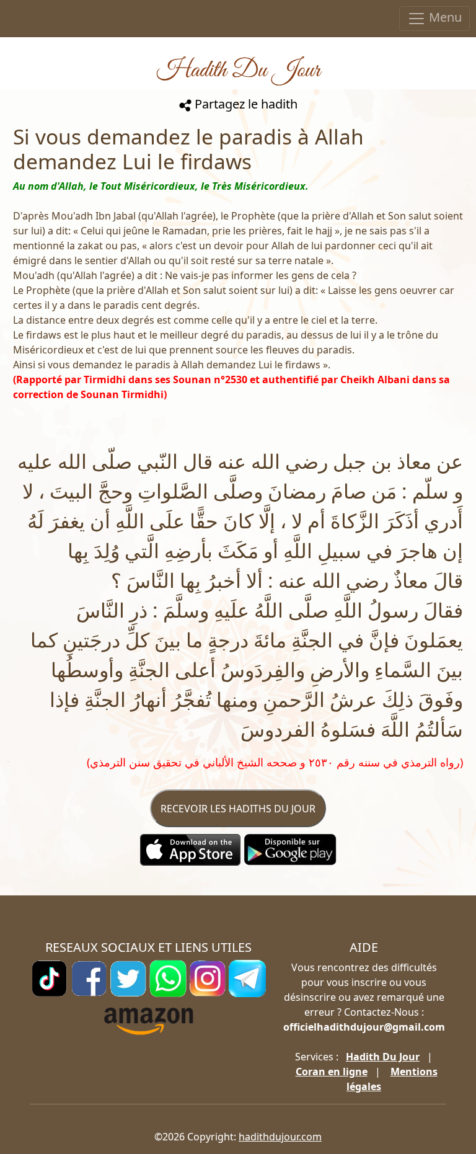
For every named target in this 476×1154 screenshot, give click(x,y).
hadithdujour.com (280, 1136)
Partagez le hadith (245, 103)
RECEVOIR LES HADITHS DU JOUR (238, 808)
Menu (444, 17)
